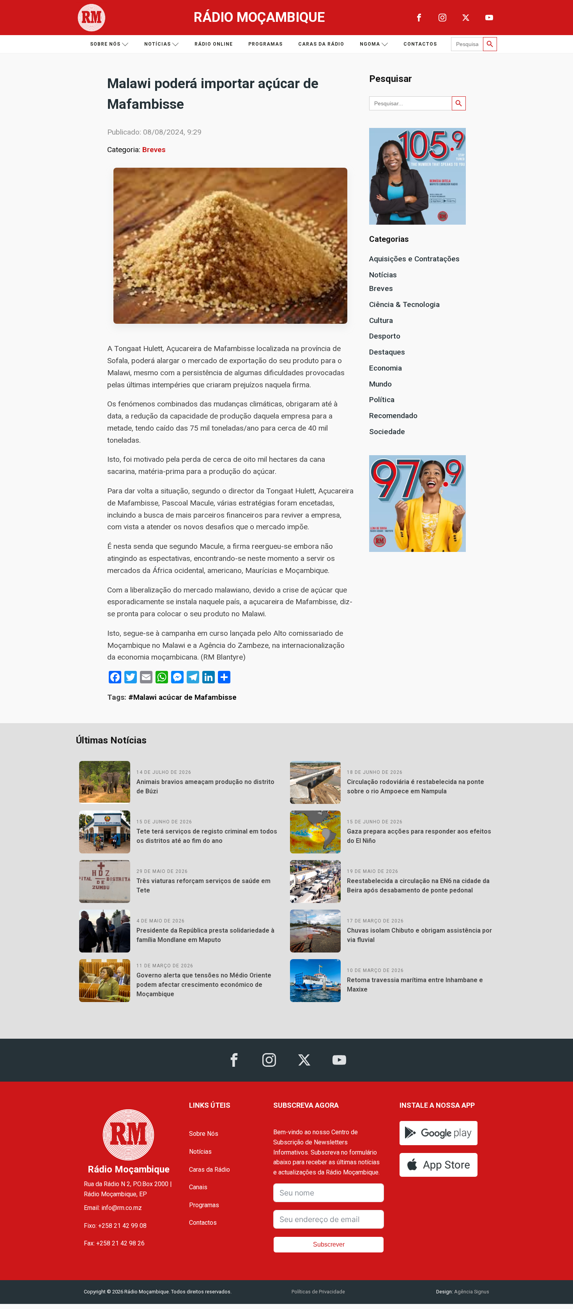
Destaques (387, 352)
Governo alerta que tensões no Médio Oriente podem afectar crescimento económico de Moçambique (203, 985)
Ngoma (370, 44)
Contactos (420, 44)
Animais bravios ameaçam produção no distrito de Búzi (205, 786)
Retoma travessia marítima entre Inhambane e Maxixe (415, 984)
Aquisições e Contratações (414, 258)
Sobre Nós (203, 1133)
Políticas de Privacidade (318, 1292)
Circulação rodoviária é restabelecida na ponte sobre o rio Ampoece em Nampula (415, 786)
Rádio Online (214, 44)
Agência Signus (471, 1292)
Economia (385, 368)
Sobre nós (105, 44)
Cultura (381, 320)
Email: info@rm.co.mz (113, 1207)
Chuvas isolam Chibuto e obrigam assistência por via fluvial (419, 935)
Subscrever (329, 1244)
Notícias (157, 44)
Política (381, 399)
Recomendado (393, 415)
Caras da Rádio (321, 44)
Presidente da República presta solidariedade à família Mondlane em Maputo (205, 935)
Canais (198, 1187)
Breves (154, 149)
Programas (265, 44)
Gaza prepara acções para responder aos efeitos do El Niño (419, 836)
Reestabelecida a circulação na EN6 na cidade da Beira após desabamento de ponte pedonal (418, 885)
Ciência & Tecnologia (404, 304)
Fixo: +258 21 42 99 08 (115, 1225)
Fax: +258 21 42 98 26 (114, 1243)
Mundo (380, 384)
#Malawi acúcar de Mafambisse (182, 697)
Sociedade (387, 431)
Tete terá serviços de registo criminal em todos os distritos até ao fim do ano (206, 836)
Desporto (384, 336)
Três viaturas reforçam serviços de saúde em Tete (203, 885)
